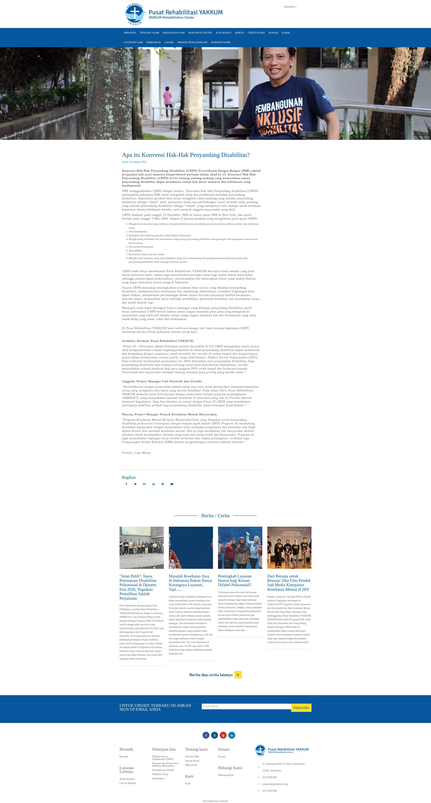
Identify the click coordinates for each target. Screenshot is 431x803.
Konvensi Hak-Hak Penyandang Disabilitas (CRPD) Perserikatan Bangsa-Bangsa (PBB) (186, 170)
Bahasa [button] (289, 6)
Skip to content (164, 4)
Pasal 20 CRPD (214, 401)
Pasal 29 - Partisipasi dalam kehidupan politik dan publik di (166, 346)
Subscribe (301, 707)
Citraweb (223, 801)
